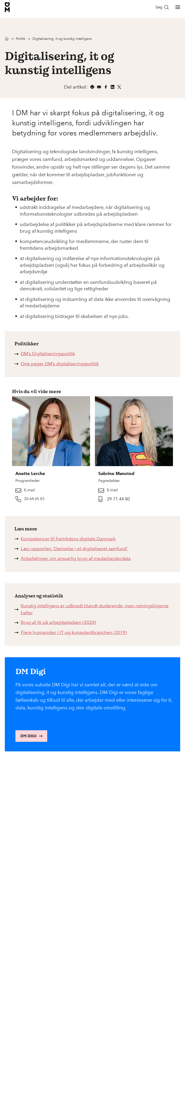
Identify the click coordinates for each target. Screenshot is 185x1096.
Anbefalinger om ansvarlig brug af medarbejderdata (76, 558)
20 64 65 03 (34, 498)
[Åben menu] (178, 7)
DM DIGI (28, 735)
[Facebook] (106, 87)
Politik (20, 39)
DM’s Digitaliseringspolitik (48, 353)
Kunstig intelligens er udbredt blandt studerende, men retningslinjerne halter (95, 609)
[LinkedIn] (112, 87)
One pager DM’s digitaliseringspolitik (60, 363)
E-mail (29, 490)
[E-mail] (99, 87)
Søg (158, 7)
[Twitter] (119, 87)
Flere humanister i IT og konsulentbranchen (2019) (74, 632)
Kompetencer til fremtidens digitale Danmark (68, 539)
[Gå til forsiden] (7, 7)
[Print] (92, 87)
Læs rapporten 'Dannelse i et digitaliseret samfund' (74, 548)
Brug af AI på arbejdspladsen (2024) (58, 622)
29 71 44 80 (118, 499)
